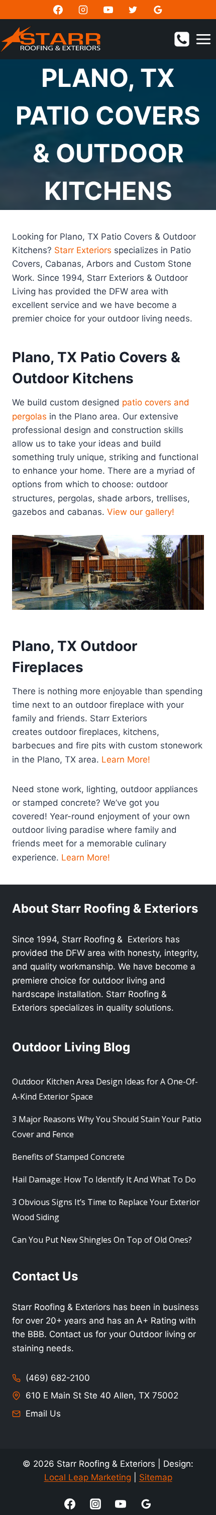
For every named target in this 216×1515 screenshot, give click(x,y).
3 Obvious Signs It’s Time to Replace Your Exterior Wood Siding (106, 1210)
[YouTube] (108, 9)
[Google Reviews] (158, 9)
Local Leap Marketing (87, 1477)
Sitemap (155, 1477)
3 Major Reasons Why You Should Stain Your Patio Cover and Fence (106, 1127)
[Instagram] (82, 9)
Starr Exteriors (83, 250)
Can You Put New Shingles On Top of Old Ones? (102, 1239)
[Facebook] (57, 9)
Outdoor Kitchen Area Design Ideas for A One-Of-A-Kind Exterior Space (105, 1089)
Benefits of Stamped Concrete (68, 1156)
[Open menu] (203, 39)
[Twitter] (133, 9)
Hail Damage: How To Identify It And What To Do (104, 1179)
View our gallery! (140, 512)
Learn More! (125, 759)
